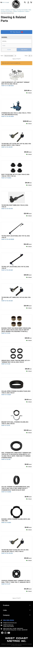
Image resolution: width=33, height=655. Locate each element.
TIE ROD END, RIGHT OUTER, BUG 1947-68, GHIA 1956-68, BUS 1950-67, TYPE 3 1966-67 (14, 550)
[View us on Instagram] (5, 633)
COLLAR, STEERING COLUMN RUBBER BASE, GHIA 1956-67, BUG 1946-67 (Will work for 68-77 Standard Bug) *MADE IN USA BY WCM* (15, 488)
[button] (16, 605)
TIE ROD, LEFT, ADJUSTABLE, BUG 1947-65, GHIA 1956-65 (15, 267)
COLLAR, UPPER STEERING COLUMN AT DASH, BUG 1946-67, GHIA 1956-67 (15, 392)
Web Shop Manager (17, 645)
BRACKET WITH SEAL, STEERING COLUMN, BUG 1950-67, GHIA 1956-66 (14, 422)
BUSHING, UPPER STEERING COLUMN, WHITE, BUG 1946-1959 (15, 519)
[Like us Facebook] (2, 633)
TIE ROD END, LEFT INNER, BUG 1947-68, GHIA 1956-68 (16, 298)
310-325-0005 (8, 620)
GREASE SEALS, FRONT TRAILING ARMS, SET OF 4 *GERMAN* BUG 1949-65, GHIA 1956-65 (15, 361)
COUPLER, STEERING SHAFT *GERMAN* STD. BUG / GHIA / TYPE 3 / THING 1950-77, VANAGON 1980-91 (15, 581)
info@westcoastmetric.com (10, 622)
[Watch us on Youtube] (8, 633)
